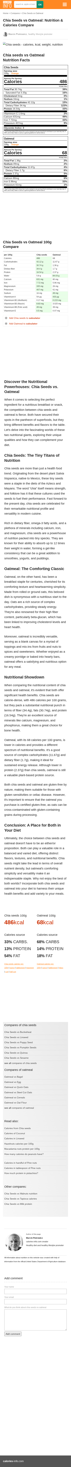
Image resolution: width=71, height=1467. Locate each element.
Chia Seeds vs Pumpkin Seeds (20, 1047)
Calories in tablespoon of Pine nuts (22, 1168)
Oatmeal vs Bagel (13, 1076)
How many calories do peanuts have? (24, 1154)
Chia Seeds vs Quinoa (16, 1052)
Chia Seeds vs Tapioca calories (20, 1198)
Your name (9, 1287)
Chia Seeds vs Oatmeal (32, 13)
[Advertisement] (35, 216)
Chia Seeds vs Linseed (16, 1037)
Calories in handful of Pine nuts (20, 1162)
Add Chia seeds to (24, 318)
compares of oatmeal (23, 1108)
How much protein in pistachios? (21, 1173)
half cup (13, 972)
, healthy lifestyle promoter (30, 34)
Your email (9, 1297)
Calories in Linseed (14, 1138)
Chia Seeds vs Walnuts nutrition (20, 1193)
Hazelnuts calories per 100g (19, 1143)
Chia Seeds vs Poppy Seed (18, 1042)
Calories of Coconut (14, 1133)
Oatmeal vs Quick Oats (16, 1087)
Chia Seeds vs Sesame (16, 1058)
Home (5, 13)
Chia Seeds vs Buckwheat (17, 1032)
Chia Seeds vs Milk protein (18, 1204)
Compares (15, 13)
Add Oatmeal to (23, 323)
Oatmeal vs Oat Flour (15, 1102)
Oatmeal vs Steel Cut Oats (18, 1092)
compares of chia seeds (24, 1063)
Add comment (13, 1334)
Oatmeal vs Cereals (14, 1097)
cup (6, 972)
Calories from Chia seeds (17, 1128)
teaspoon (30, 968)
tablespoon (20, 968)
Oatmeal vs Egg (12, 1082)
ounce (12, 968)
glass (61, 968)
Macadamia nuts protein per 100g (22, 1149)
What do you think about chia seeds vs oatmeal (25, 1307)
